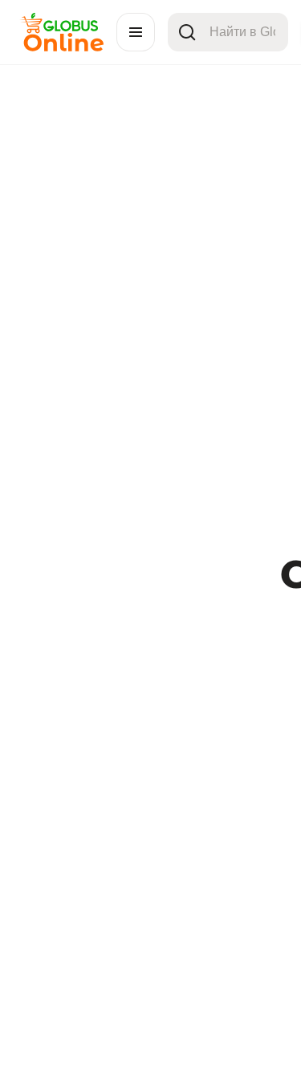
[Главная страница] (61, 47)
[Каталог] (135, 32)
